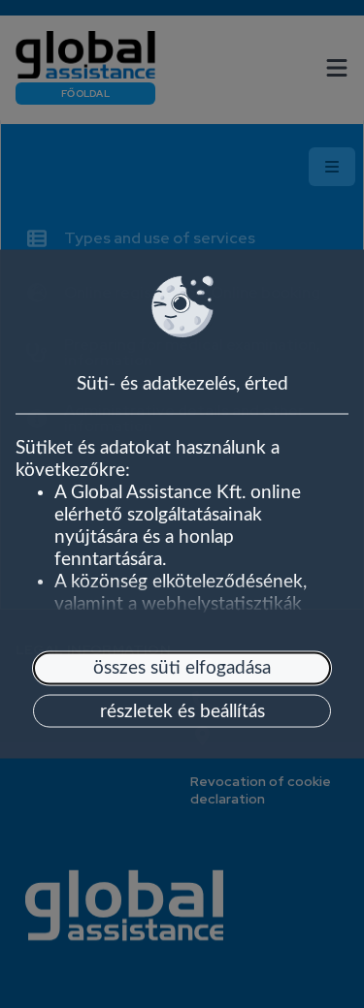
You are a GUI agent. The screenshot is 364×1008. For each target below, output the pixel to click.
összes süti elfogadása (182, 668)
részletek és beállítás (182, 711)
